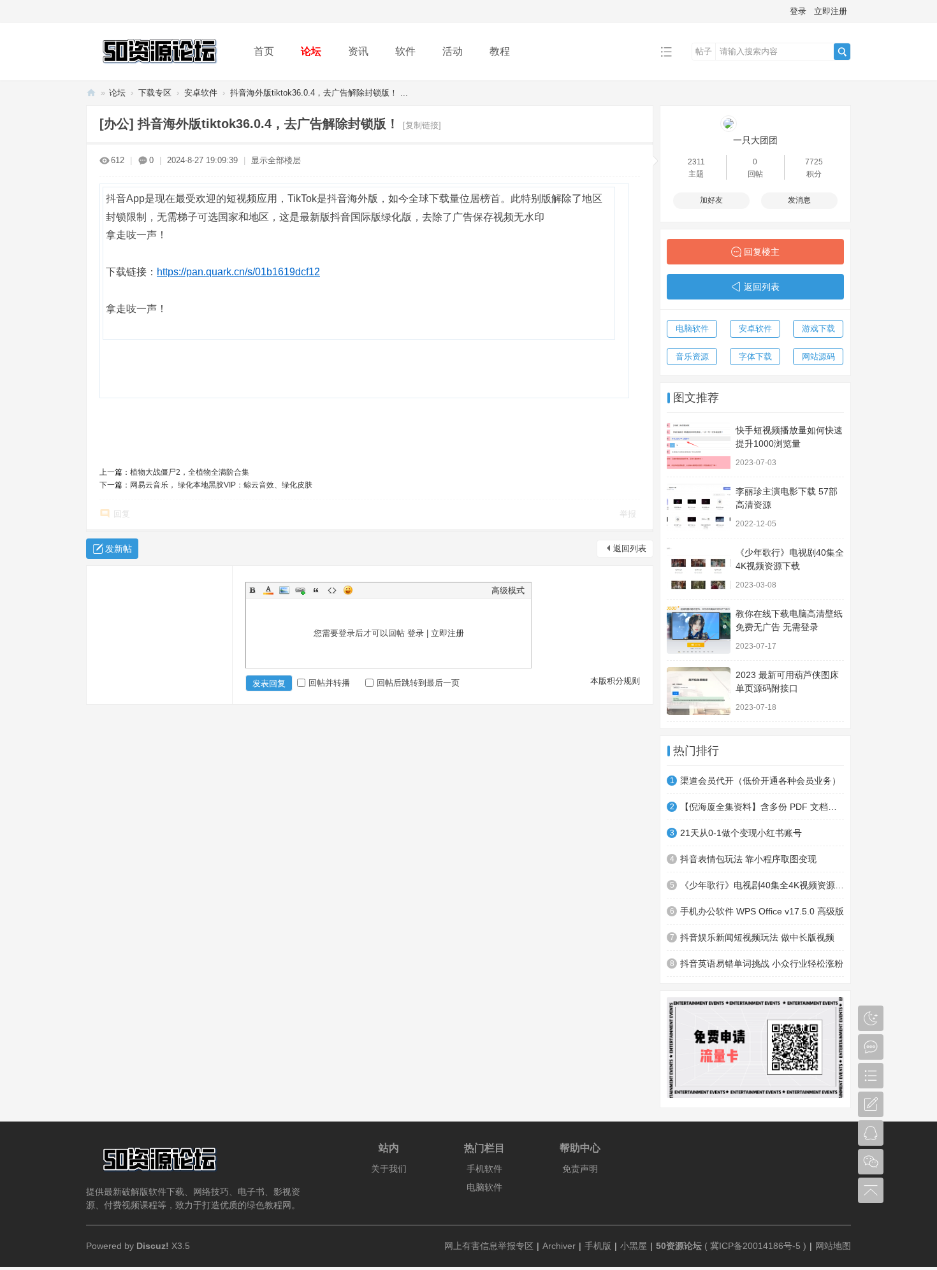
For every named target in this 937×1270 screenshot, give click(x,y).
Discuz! (152, 1246)
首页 (264, 51)
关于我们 (389, 1169)
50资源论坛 (91, 92)
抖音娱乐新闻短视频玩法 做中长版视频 (757, 937)
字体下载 (755, 356)
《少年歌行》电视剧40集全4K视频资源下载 (762, 885)
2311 (696, 161)
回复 (121, 514)
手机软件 (484, 1169)
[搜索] (842, 51)
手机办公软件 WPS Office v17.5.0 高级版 (762, 911)
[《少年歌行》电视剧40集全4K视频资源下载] (698, 569)
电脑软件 (692, 328)
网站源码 (818, 356)
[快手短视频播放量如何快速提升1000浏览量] (698, 446)
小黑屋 (633, 1246)
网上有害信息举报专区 (489, 1246)
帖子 (703, 51)
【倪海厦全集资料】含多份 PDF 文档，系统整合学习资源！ (762, 807)
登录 (798, 11)
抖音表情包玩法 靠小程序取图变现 (748, 859)
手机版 (598, 1246)
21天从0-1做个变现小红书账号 (741, 833)
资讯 (358, 51)
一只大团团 (755, 140)
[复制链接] (422, 125)
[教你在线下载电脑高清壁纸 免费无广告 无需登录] (698, 630)
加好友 (711, 200)
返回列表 (629, 548)
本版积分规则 (615, 681)
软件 (405, 51)
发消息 (799, 200)
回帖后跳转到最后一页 (418, 683)
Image (284, 590)
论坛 (311, 51)
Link (300, 590)
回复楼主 (762, 252)
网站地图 (833, 1246)
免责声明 (580, 1169)
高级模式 (508, 590)
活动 (452, 51)
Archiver (559, 1246)
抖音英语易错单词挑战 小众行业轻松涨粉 (761, 963)
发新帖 (118, 549)
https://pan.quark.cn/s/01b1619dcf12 (238, 271)
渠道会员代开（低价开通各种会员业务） (760, 781)
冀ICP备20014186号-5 (755, 1246)
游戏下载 (818, 328)
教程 (500, 51)
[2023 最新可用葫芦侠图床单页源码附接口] (698, 691)
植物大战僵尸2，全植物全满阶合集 (189, 472)
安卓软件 (200, 92)
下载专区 (154, 92)
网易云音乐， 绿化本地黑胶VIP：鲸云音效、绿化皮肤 (221, 484)
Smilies (348, 590)
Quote (316, 590)
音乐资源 (692, 356)
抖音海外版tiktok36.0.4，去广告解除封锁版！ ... (319, 92)
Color (268, 590)
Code (332, 590)
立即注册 (830, 11)
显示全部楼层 (276, 160)
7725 (814, 161)
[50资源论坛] (160, 71)
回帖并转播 (329, 683)
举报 (628, 514)
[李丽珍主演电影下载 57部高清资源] (698, 507)
